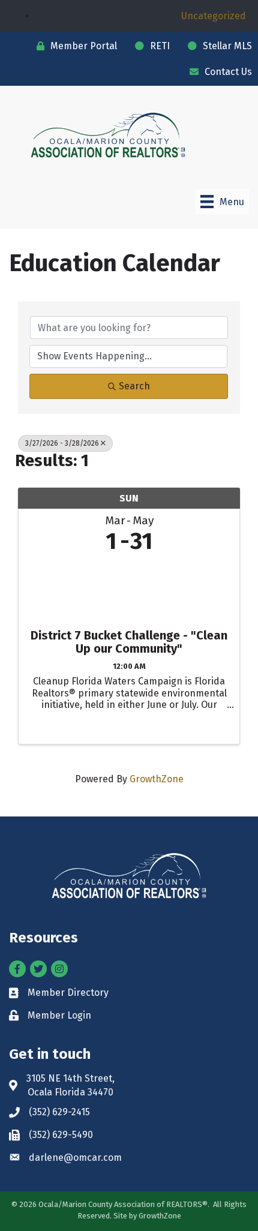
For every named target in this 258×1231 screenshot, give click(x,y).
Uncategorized (213, 16)
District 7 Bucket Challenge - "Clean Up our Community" (129, 642)
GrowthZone (157, 779)
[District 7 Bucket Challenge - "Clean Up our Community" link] (129, 588)
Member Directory (68, 992)
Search (134, 386)
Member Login (59, 1015)
